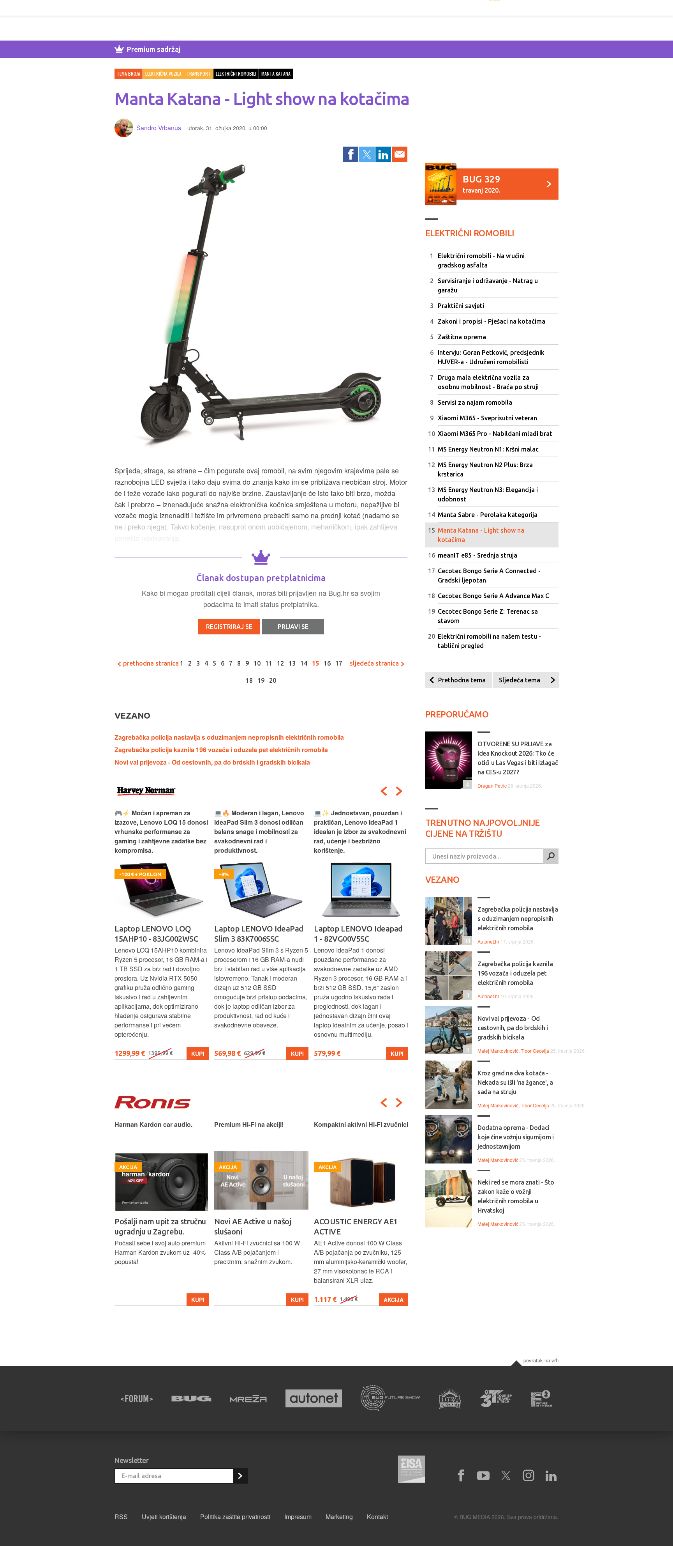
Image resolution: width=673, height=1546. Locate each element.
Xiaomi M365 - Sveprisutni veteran (487, 417)
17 (338, 663)
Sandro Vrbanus (158, 127)
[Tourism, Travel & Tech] (496, 1398)
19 (260, 680)
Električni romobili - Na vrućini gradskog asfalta (481, 260)
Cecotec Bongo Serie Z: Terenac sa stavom (488, 616)
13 (292, 663)
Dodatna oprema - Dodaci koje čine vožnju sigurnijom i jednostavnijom (515, 1137)
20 (272, 680)
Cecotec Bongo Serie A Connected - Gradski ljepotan (489, 575)
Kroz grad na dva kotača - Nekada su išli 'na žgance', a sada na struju (515, 1082)
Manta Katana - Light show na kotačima (481, 535)
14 (303, 663)
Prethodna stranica (150, 663)
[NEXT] (399, 791)
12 (280, 663)
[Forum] (137, 1398)
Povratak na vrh (540, 1360)
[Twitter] (367, 154)
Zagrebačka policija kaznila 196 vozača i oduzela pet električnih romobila (221, 749)
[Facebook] (350, 154)
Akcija (294, 1299)
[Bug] (191, 1398)
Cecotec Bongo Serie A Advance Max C (493, 595)
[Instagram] (528, 1476)
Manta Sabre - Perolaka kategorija (487, 514)
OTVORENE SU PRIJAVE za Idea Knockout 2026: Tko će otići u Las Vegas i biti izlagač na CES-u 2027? (517, 758)
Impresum (298, 1516)
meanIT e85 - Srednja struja (477, 555)
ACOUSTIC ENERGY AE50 (358, 1221)
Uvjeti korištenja (164, 1516)
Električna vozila (163, 73)
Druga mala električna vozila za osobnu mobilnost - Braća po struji (488, 382)
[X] (506, 1476)
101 (466, 940)
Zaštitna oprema (462, 336)
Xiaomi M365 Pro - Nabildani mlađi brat (495, 433)
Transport (199, 73)
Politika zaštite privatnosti (235, 1516)
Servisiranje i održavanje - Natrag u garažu (488, 285)
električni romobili (236, 73)
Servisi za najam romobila (475, 402)
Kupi (197, 1053)
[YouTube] (483, 1476)
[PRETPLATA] (240, 1476)
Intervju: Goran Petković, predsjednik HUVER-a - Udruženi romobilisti (491, 357)
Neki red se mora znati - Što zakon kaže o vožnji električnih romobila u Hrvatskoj (515, 1196)
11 (268, 663)
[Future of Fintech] (541, 1398)
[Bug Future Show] (390, 1398)
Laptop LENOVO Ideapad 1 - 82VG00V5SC (258, 933)
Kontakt (377, 1516)
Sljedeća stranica (375, 663)
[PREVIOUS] (383, 791)
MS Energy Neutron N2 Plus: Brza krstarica (485, 469)
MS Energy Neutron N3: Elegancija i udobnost (488, 494)
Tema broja (128, 73)
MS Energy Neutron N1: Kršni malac (488, 449)
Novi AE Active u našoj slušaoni (153, 1226)
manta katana (276, 73)
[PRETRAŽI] (550, 856)
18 (249, 680)
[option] (161, 934)
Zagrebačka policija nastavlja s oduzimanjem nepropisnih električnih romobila (229, 737)
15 (315, 663)
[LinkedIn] (383, 154)
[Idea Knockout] (450, 1398)
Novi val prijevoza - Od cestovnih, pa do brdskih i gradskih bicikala (212, 762)
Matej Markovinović (497, 1159)
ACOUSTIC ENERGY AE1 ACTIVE (256, 1226)
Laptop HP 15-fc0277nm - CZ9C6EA (358, 933)
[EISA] (411, 1470)
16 (327, 663)
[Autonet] (314, 1398)
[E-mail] (399, 154)
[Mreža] (248, 1398)
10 (257, 663)
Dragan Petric (492, 785)
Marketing (339, 1516)
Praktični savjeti (461, 305)
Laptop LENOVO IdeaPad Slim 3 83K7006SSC (159, 933)
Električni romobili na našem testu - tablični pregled (489, 641)
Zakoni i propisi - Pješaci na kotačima (491, 321)
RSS (121, 1516)
